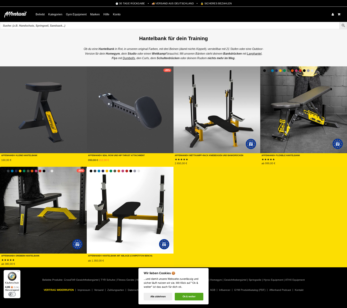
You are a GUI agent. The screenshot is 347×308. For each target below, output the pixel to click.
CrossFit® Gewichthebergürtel (81, 279)
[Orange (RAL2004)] (292, 70)
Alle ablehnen (158, 296)
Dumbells (129, 58)
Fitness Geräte (125, 279)
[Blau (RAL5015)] (272, 70)
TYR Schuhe (108, 279)
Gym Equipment (76, 14)
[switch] (12, 294)
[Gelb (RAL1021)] (280, 70)
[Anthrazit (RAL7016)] (268, 70)
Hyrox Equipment (273, 279)
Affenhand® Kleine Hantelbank (19, 155)
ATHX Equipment (295, 279)
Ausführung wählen (272, 164)
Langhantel (254, 53)
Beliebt (40, 14)
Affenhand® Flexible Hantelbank (281, 155)
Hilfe (106, 14)
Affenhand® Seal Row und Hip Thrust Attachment (116, 155)
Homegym (216, 279)
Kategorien (55, 14)
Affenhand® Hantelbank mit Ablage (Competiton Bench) (120, 255)
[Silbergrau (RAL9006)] (308, 70)
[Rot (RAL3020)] (300, 70)
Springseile (255, 279)
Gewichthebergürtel (235, 279)
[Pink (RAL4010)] (296, 70)
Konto (117, 14)
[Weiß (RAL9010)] (312, 70)
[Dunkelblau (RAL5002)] (276, 70)
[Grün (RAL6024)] (284, 70)
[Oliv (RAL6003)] (288, 70)
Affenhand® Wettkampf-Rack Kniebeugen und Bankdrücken (209, 155)
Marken (95, 14)
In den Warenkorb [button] (11, 164)
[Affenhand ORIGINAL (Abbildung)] (264, 70)
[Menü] (18, 272)
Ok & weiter (189, 296)
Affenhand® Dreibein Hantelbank (20, 255)
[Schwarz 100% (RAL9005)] (304, 70)
